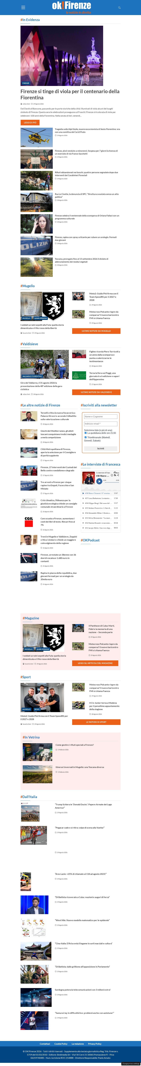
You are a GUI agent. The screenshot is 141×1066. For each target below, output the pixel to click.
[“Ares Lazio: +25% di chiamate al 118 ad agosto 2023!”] (36, 881)
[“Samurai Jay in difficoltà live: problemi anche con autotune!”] (36, 1020)
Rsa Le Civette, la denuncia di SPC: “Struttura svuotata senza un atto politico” (87, 195)
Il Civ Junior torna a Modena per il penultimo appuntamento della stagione (104, 706)
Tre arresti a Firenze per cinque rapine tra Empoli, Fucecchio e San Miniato (57, 485)
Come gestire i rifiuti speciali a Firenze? (75, 744)
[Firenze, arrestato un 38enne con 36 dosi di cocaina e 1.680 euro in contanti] (29, 558)
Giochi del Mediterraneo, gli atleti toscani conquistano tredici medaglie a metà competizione (58, 434)
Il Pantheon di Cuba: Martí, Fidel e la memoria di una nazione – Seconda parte (102, 628)
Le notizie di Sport (96, 722)
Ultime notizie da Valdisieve (96, 392)
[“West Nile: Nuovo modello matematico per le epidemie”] (36, 928)
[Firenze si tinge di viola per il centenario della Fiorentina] (70, 56)
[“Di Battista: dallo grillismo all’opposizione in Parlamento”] (36, 974)
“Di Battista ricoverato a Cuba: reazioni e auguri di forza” (82, 897)
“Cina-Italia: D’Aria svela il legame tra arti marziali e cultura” (83, 943)
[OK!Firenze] (71, 7)
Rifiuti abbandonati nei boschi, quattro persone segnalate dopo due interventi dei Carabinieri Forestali (86, 173)
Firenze (25, 83)
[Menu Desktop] (23, 7)
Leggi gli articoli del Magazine (95, 663)
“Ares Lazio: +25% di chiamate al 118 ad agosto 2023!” (81, 874)
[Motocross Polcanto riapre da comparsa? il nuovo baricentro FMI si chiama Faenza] (79, 314)
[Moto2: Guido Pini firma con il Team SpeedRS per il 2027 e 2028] (79, 296)
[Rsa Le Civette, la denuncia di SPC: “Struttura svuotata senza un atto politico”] (37, 202)
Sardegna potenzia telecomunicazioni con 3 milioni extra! (83, 989)
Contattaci (45, 1043)
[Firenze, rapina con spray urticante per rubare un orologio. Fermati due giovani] (37, 245)
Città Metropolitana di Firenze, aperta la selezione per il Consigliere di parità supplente (58, 452)
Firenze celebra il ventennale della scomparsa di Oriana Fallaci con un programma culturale (87, 217)
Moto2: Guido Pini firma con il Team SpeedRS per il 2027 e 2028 (103, 296)
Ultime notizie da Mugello (96, 331)
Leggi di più (30, 122)
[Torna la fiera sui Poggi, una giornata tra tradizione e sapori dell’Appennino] (79, 375)
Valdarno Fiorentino (32, 376)
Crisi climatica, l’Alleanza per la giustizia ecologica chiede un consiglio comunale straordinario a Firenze (59, 503)
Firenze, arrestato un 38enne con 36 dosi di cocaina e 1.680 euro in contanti (58, 557)
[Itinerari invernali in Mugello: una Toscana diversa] (37, 774)
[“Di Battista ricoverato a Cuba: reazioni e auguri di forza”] (36, 904)
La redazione (78, 1043)
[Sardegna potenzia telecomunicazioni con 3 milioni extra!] (36, 997)
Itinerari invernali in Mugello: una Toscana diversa (80, 767)
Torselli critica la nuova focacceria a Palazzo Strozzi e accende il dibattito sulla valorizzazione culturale (58, 416)
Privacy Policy (94, 1043)
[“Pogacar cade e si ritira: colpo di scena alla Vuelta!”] (36, 835)
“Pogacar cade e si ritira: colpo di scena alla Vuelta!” (80, 827)
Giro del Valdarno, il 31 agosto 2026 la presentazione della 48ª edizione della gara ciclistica (41, 386)
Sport (37, 709)
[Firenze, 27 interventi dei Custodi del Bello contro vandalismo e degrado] (29, 471)
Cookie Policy (60, 1043)
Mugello (26, 318)
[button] (119, 7)
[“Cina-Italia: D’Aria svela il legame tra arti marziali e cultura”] (36, 951)
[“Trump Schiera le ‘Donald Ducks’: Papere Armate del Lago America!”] (36, 812)
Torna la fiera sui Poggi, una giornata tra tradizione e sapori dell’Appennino (104, 376)
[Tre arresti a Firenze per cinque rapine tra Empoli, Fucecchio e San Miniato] (29, 485)
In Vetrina (31, 737)
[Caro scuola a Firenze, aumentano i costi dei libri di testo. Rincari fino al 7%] (29, 522)
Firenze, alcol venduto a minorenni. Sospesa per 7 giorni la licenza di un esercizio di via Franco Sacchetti (86, 152)
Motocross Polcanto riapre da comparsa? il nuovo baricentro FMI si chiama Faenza (104, 314)
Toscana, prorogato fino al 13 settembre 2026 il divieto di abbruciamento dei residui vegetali (81, 260)
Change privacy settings (130, 1064)
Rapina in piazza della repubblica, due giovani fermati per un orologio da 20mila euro (59, 576)
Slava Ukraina (40, 318)
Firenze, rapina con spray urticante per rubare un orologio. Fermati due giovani (86, 238)
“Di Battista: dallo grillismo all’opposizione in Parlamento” (82, 966)
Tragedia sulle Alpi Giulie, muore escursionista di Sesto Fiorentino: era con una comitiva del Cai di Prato (87, 130)
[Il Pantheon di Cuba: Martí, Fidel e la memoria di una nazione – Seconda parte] (78, 628)
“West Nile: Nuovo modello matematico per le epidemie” (82, 920)
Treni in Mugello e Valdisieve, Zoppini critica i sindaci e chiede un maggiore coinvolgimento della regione (59, 539)
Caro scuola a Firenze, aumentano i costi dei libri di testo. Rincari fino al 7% (58, 521)
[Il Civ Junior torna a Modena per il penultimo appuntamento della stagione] (79, 705)
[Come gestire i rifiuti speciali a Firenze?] (37, 752)
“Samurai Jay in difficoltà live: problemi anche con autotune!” (84, 1013)
